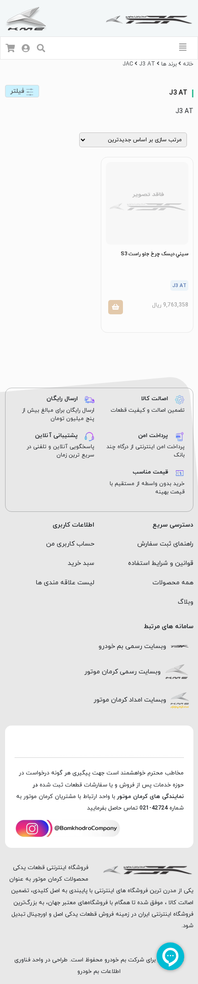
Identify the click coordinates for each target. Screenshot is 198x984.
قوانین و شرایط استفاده (160, 563)
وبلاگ (185, 602)
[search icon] (41, 49)
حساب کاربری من (70, 544)
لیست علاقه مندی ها (65, 582)
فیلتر (18, 91)
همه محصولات (172, 582)
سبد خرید (81, 563)
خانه (188, 64)
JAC (127, 64)
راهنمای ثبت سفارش (165, 544)
